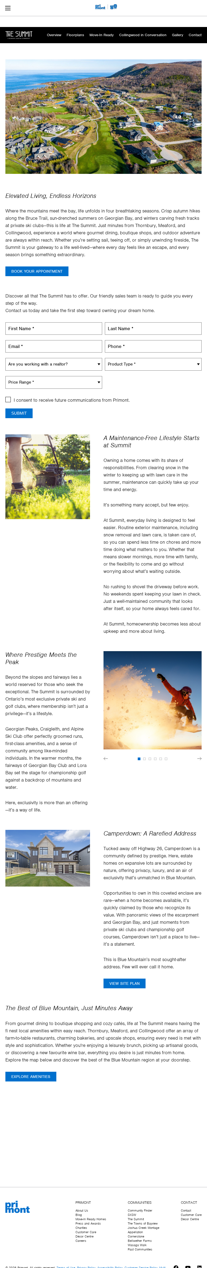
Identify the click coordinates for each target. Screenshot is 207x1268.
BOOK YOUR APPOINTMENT (37, 271)
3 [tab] (150, 759)
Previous (106, 758)
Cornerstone (136, 1236)
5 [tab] (160, 759)
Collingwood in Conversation (143, 35)
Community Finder (140, 1210)
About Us (81, 1210)
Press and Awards (88, 1223)
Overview (54, 35)
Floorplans (75, 35)
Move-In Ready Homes (90, 1219)
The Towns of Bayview (143, 1223)
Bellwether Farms (140, 1241)
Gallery (177, 35)
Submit (19, 413)
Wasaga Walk (137, 1245)
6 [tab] (166, 759)
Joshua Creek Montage (143, 1228)
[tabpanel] (153, 701)
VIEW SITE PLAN (124, 983)
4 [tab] (155, 759)
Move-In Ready (101, 35)
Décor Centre (84, 1236)
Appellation (135, 1232)
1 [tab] (139, 759)
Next (199, 758)
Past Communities (140, 1249)
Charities (81, 1228)
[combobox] (53, 364)
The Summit (136, 1219)
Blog (78, 1215)
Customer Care (85, 1232)
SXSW (132, 1215)
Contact (195, 35)
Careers (80, 1241)
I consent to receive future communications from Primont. (72, 400)
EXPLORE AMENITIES (30, 1076)
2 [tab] (144, 759)
